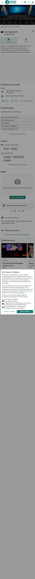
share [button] (29, 2)
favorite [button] (25, 2)
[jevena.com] (10, 2)
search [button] (22, 2)
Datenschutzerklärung (19, 292)
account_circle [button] (33, 2)
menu (2, 2)
